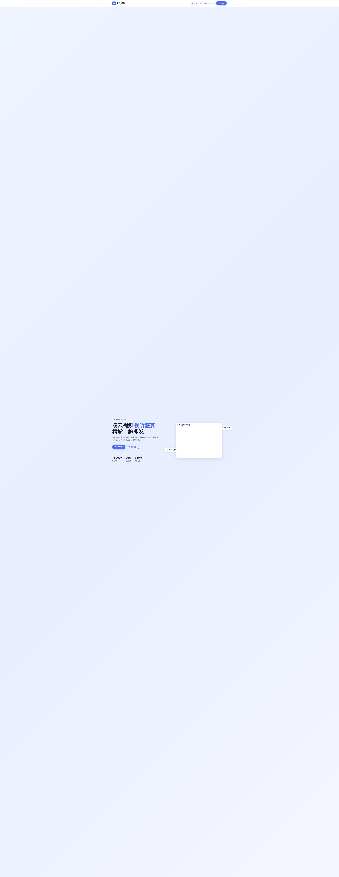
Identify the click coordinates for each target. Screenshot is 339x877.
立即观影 (221, 3)
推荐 (205, 3)
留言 (213, 3)
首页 (193, 3)
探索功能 (133, 447)
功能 (201, 3)
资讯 (209, 3)
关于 (197, 3)
